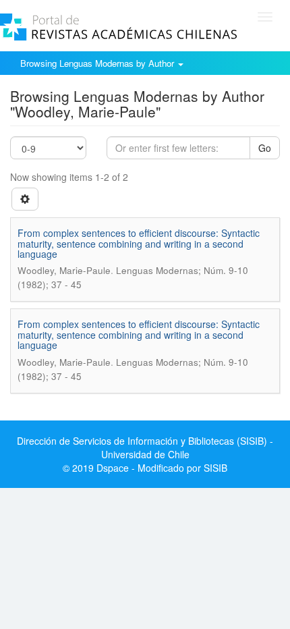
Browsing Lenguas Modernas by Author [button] (98, 63)
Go (264, 148)
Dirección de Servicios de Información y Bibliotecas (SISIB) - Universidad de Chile (145, 447)
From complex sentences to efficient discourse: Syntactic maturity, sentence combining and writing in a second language (139, 243)
